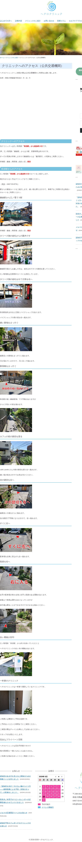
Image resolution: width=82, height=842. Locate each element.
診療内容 (18, 21)
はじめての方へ (6, 21)
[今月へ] (59, 776)
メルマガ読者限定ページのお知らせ (13, 813)
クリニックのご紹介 (33, 21)
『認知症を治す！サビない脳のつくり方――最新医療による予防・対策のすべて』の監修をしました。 (15, 789)
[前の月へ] (55, 776)
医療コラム (61, 21)
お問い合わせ (49, 21)
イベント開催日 (48, 807)
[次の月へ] (62, 776)
